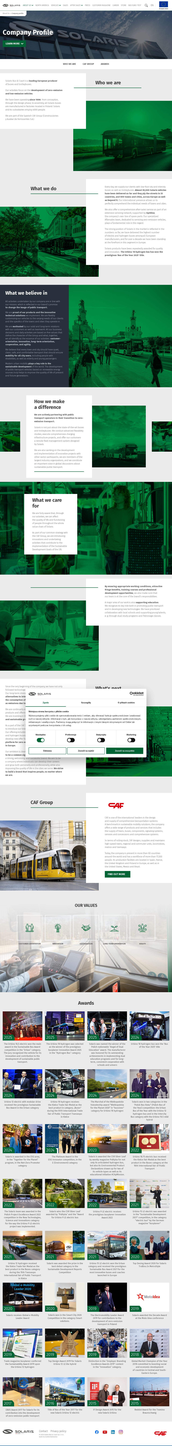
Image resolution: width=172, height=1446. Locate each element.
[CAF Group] (160, 1433)
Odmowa (47, 751)
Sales (65, 5)
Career (116, 5)
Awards (105, 64)
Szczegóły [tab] (86, 702)
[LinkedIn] (113, 1432)
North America (42, 5)
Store (123, 5)
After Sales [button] (75, 5)
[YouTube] (105, 1433)
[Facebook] (97, 1432)
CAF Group (88, 64)
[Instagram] (121, 1433)
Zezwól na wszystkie (124, 751)
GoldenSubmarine (51, 1437)
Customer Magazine (101, 5)
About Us (6, 13)
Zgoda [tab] (46, 702)
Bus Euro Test (134, 5)
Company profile (18, 13)
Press (87, 5)
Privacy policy (58, 1431)
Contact (43, 1431)
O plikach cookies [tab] (126, 702)
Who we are (69, 64)
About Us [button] (27, 5)
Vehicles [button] (55, 5)
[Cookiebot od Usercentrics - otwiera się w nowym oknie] (132, 694)
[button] (152, 5)
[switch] (71, 740)
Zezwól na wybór (86, 751)
